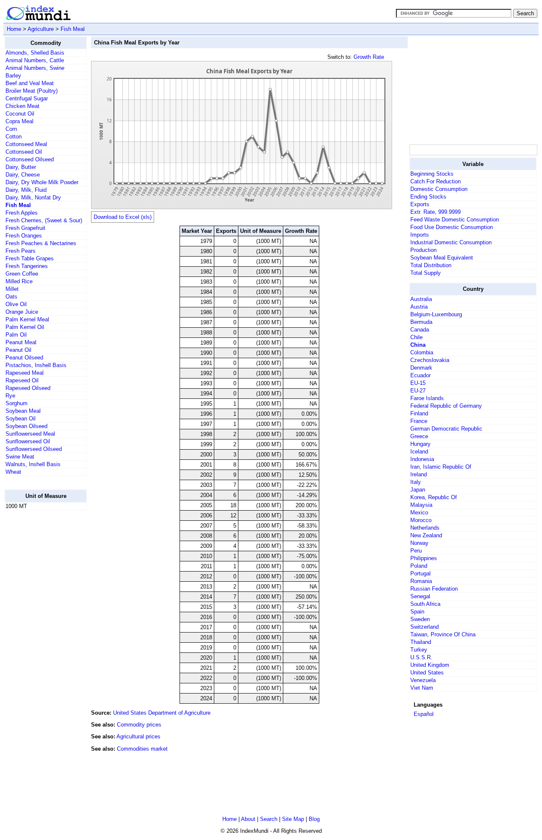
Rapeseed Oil (22, 380)
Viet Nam (421, 688)
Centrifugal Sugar (27, 98)
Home (14, 29)
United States (427, 672)
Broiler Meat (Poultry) (32, 91)
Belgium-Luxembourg (436, 314)
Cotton (14, 136)
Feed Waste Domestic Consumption (454, 219)
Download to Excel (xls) (123, 217)
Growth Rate (369, 57)
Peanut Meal (21, 342)
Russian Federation (434, 589)
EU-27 (418, 390)
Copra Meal (19, 121)
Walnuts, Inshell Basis (33, 464)
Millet (12, 289)
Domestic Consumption (438, 189)
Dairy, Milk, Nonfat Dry (33, 197)
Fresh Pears (21, 251)
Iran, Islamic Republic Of (440, 467)
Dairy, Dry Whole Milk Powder (42, 182)
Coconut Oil (20, 114)
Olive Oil (16, 304)
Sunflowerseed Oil (28, 441)
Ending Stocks (428, 196)
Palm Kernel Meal (27, 319)
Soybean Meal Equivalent (441, 257)
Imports (419, 235)
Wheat (13, 472)
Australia (421, 299)
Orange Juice (22, 312)
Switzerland (424, 627)
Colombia (421, 352)
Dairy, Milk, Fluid (26, 190)
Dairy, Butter (21, 167)
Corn (11, 129)
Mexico (419, 512)
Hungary (420, 444)
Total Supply (425, 273)
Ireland (418, 474)
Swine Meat (20, 456)
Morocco (420, 520)
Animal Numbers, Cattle (35, 60)
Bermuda (421, 322)
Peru (416, 550)
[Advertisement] (38, 644)
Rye (10, 395)
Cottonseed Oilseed (30, 159)
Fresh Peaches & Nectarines (41, 243)
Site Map (293, 819)
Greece (419, 436)
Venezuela (423, 680)
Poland (418, 566)
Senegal (420, 596)
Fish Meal (73, 29)
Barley (13, 75)
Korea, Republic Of (433, 497)
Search (268, 819)
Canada (419, 329)
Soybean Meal (23, 411)
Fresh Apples (22, 213)
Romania (421, 581)
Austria (419, 307)
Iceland (419, 451)
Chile (416, 337)
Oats (11, 296)
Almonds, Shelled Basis (35, 53)
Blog (314, 819)
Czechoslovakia (429, 360)
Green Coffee (22, 274)
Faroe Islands (427, 398)
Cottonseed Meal (26, 144)
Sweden (420, 619)
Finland (419, 413)
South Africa (425, 604)
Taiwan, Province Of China (443, 634)
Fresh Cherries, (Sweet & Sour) (44, 220)
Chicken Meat (22, 106)
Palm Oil (16, 335)
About (248, 819)
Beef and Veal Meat (30, 83)
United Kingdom (429, 665)
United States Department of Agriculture (161, 713)
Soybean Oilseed (26, 426)
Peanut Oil (18, 350)
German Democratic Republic (446, 429)
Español (424, 714)
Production (423, 250)
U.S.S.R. (421, 657)
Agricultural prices (138, 736)
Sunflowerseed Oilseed (34, 449)
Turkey (418, 650)
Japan (417, 489)
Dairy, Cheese (23, 174)
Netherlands (425, 528)
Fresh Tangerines (27, 266)
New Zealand (426, 535)
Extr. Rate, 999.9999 (435, 212)
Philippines (423, 558)
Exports (419, 204)
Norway (419, 543)
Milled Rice (19, 281)
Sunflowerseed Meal (30, 434)
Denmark (421, 368)
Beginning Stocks (432, 174)
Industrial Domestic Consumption (451, 242)
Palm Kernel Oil (25, 327)
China (418, 345)
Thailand (420, 642)
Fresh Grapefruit (25, 228)
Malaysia (421, 505)
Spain (417, 611)
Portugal (420, 573)
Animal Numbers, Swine (35, 68)
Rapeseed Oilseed (28, 388)
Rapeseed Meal (25, 373)
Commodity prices (139, 724)
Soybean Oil (21, 418)
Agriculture (41, 29)
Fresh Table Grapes (30, 258)
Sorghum (17, 403)
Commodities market (142, 749)
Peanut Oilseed (24, 357)
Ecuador (420, 375)
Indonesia (422, 459)
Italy (415, 482)
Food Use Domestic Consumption (451, 227)
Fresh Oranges (24, 235)
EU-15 (418, 383)
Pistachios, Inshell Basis (36, 365)
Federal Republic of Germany (446, 406)
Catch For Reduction (435, 181)
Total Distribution (430, 265)
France (418, 421)
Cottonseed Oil (24, 152)
